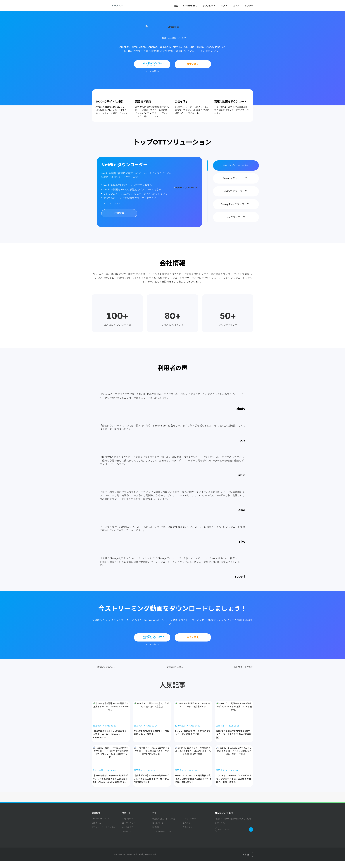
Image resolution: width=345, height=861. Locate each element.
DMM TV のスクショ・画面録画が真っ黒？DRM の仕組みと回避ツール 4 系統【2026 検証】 (193, 778)
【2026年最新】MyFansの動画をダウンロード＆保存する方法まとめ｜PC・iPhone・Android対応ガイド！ (110, 779)
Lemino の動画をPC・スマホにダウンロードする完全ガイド (192, 733)
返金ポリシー (188, 827)
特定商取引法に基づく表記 (163, 819)
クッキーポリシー (190, 819)
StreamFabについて (100, 819)
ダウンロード (209, 5)
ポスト (224, 5)
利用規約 (156, 827)
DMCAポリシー (158, 823)
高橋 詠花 (220, 726)
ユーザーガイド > (113, 204)
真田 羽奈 (97, 726)
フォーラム (127, 831)
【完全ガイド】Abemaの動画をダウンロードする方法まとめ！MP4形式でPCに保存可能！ (152, 778)
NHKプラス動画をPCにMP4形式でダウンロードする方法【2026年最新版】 (233, 734)
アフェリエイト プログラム (103, 827)
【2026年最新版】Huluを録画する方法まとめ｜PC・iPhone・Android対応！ (110, 734)
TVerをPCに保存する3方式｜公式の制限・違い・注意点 (151, 733)
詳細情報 (119, 213)
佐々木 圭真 (180, 726)
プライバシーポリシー (161, 831)
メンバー (249, 5)
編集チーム (96, 823)
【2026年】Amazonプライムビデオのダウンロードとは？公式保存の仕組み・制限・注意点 (233, 778)
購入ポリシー (188, 823)
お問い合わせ (127, 819)
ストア (236, 5)
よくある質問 (127, 827)
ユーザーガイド (128, 823)
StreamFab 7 (190, 5)
